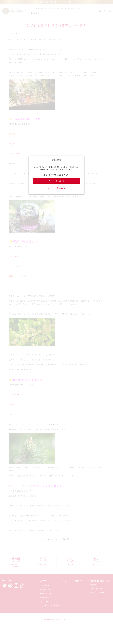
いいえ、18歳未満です (56, 188)
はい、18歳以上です (56, 181)
